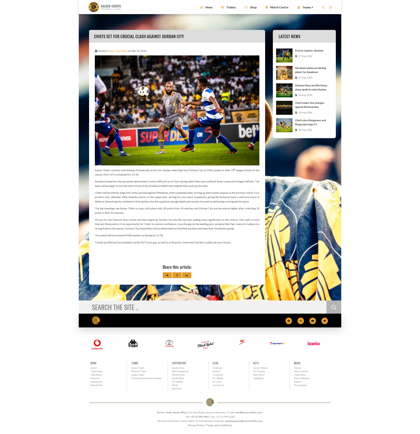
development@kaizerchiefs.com (243, 421)
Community (96, 381)
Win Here (177, 388)
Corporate (218, 374)
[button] (330, 8)
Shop (253, 7)
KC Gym (217, 381)
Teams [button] (306, 7)
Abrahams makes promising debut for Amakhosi (310, 70)
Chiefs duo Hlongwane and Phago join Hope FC (310, 122)
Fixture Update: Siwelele (309, 50)
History (216, 371)
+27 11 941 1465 (199, 416)
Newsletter (96, 385)
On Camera (259, 371)
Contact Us (218, 385)
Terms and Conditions (219, 425)
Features (95, 378)
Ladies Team (137, 374)
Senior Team (137, 367)
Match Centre (279, 7)
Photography (300, 385)
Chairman (217, 367)
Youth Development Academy (146, 378)
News (208, 7)
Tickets (231, 7)
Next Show (259, 374)
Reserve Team (138, 371)
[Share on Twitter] (167, 275)
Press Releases (302, 378)
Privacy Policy (196, 425)
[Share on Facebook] (177, 275)
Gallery (297, 367)
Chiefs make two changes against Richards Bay (309, 104)
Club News (96, 374)
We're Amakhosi (180, 371)
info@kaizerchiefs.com (248, 412)
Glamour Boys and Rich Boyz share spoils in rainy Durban (311, 87)
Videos (297, 381)
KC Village (218, 378)
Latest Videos (260, 367)
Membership (178, 374)
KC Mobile (177, 381)
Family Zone (178, 367)
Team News (121, 50)
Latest (94, 367)
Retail (175, 385)
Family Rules (178, 378)
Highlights (258, 378)
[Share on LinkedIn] (186, 275)
